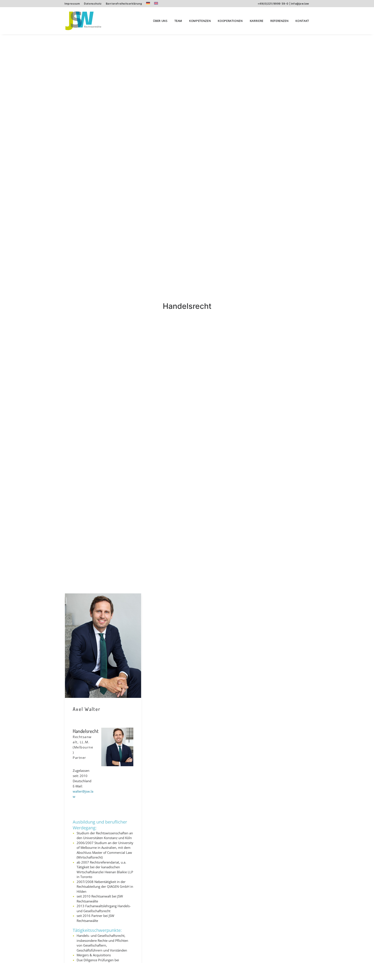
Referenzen (279, 21)
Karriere (256, 21)
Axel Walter (86, 709)
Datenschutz (93, 3)
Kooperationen (230, 21)
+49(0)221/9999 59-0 (273, 3)
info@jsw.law (300, 3)
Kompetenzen (200, 21)
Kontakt (302, 21)
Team (178, 21)
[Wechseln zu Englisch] (156, 3)
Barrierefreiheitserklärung (124, 3)
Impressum (72, 3)
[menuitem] (72, 3)
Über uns (160, 21)
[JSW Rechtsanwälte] (83, 20)
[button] (103, 645)
